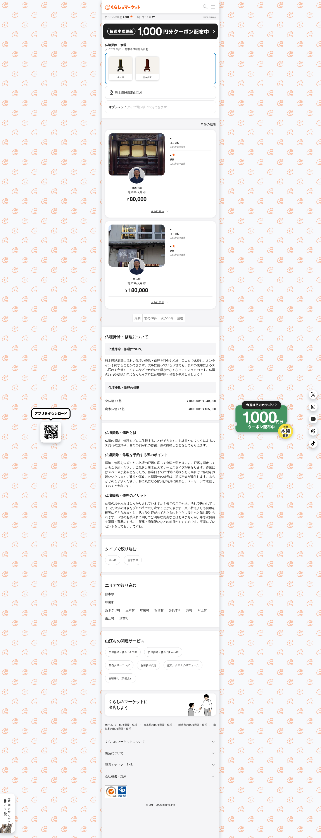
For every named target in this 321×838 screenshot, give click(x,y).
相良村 (159, 610)
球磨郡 (109, 602)
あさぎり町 (112, 610)
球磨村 (144, 610)
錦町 (189, 610)
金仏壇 (113, 560)
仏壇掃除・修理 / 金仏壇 (123, 652)
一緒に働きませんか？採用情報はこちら (7, 809)
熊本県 (109, 594)
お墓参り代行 (148, 665)
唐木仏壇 (133, 560)
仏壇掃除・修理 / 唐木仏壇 (163, 652)
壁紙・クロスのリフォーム (183, 665)
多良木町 (175, 610)
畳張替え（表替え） (120, 678)
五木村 (130, 610)
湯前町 (124, 618)
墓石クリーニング (119, 665)
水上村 (202, 610)
